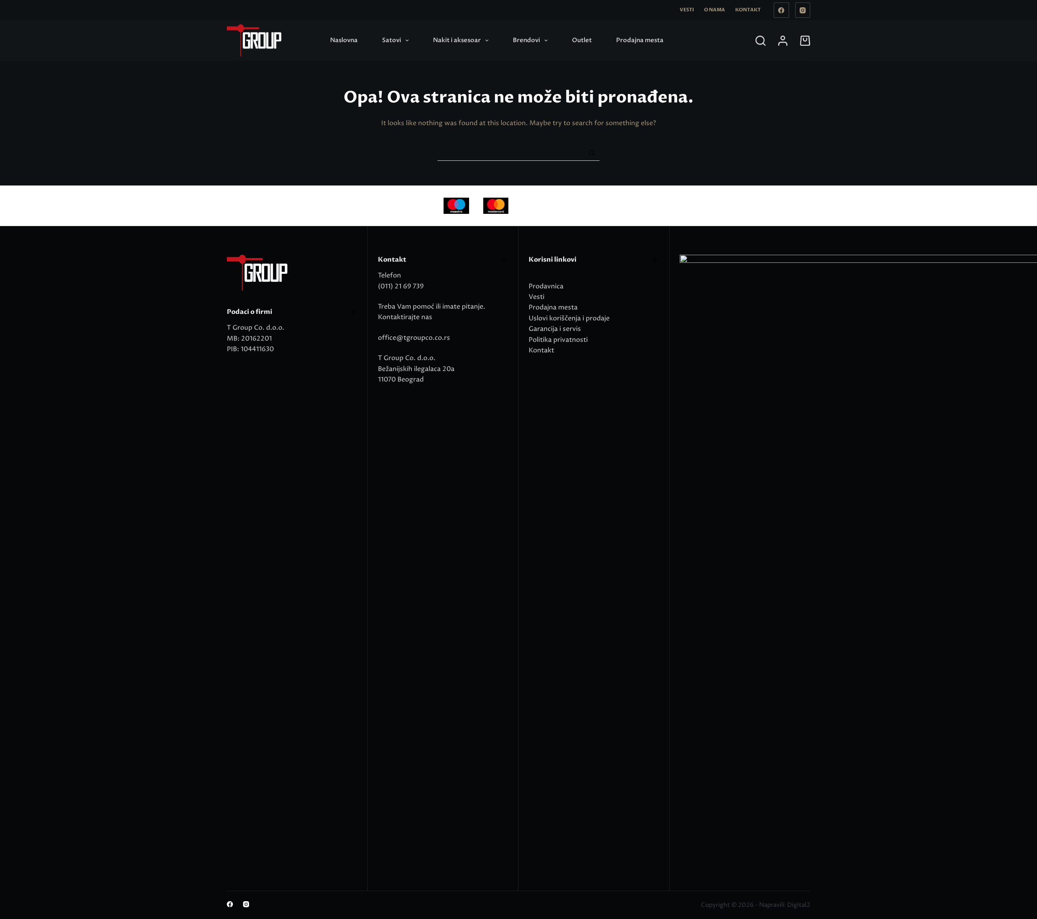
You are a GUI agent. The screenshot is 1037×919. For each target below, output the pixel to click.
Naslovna (344, 40)
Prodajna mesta (640, 40)
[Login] (783, 41)
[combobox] (510, 153)
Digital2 (798, 905)
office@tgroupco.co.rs (414, 337)
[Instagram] (803, 10)
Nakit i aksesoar (457, 40)
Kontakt (748, 9)
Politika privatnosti (558, 339)
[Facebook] (781, 10)
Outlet (582, 40)
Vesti (687, 9)
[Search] (760, 41)
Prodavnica (546, 286)
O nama (714, 9)
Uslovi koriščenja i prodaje (569, 318)
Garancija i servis (555, 328)
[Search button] (592, 152)
